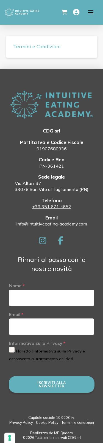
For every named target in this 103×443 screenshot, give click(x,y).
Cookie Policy (47, 422)
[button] (64, 12)
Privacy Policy (21, 422)
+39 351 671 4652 (51, 206)
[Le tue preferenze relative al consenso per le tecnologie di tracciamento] (9, 438)
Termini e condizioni (78, 422)
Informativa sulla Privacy (37, 343)
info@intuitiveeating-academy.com (51, 224)
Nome (17, 285)
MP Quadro (63, 433)
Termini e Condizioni (37, 46)
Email (16, 314)
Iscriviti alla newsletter (51, 384)
